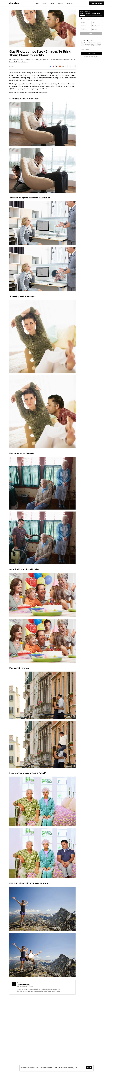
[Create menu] (47, 3)
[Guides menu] (40, 3)
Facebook (19, 92)
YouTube (83, 22)
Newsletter (83, 29)
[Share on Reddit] (60, 66)
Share (73, 66)
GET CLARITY (91, 53)
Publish (52, 3)
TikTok (93, 22)
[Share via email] (63, 66)
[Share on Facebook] (50, 66)
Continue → (91, 33)
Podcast (94, 29)
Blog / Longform (96, 25)
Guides (37, 3)
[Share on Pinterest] (53, 66)
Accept (89, 1067)
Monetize (60, 3)
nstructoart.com (29, 92)
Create (44, 3)
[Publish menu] (55, 3)
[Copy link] (66, 66)
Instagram (83, 25)
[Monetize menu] (64, 3)
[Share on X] (57, 66)
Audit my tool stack (96, 3)
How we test (69, 3)
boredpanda (43, 92)
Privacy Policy (73, 1067)
